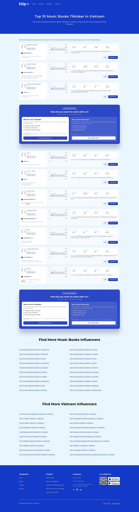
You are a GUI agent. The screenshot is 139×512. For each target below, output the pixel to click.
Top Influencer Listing (52, 492)
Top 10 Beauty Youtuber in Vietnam (82, 445)
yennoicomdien (27, 72)
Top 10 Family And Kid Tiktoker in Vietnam (34, 450)
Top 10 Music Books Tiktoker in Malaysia (84, 386)
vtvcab (25, 92)
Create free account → (45, 138)
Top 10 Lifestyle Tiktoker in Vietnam (82, 450)
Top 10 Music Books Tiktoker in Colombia (34, 363)
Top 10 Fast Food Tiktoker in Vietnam (83, 414)
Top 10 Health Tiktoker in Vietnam (31, 423)
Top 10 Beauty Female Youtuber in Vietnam (85, 436)
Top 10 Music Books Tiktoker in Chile (32, 359)
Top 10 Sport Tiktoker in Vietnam (81, 423)
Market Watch (50, 478)
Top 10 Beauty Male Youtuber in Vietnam (84, 432)
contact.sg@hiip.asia (78, 481)
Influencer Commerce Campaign (55, 488)
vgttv (24, 179)
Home (34, 4)
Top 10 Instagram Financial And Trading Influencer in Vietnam (92, 454)
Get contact (32, 48)
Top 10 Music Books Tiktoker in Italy (32, 386)
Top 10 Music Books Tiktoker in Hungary (84, 377)
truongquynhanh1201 (29, 218)
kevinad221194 (27, 257)
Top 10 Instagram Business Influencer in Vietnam (87, 427)
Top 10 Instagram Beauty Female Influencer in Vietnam (89, 441)
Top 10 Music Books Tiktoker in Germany (84, 372)
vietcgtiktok (26, 276)
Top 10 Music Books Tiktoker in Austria (83, 350)
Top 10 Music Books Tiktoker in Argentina (34, 350)
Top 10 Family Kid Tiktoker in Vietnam (33, 436)
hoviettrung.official (28, 199)
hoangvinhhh (27, 53)
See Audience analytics (58, 49)
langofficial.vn (27, 238)
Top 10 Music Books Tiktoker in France (33, 372)
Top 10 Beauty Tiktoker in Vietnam (31, 445)
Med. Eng (96, 46)
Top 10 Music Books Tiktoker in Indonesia (34, 381)
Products (49, 4)
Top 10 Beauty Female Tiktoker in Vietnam (34, 441)
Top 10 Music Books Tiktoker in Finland (84, 368)
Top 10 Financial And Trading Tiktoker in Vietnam (37, 454)
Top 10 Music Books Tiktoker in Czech (83, 363)
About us (58, 4)
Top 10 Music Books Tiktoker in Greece (33, 377)
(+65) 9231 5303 (77, 478)
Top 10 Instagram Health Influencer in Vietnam (86, 418)
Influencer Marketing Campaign (55, 485)
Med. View (86, 46)
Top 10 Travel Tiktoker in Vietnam (31, 418)
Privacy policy (116, 503)
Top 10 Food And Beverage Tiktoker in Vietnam (36, 414)
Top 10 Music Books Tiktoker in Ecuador (33, 368)
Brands (41, 4)
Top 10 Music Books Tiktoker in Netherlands (85, 390)
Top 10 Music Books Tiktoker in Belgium (33, 354)
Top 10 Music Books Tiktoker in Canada (84, 354)
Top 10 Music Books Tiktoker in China (83, 359)
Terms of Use (107, 503)
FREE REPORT (113, 57)
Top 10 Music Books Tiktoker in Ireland (83, 381)
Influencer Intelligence (52, 481)
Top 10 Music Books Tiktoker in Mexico (33, 390)
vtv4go (25, 161)
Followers (74, 46)
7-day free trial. (96, 40)
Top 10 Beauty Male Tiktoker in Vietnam (33, 432)
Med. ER (107, 46)
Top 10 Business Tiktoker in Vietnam (32, 427)
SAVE (105, 57)
